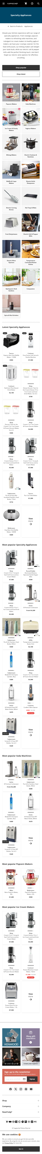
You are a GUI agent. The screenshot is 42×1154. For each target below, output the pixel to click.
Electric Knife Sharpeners (30, 182)
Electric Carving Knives (11, 209)
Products (16, 26)
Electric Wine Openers (11, 261)
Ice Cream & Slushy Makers (11, 129)
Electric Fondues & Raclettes (31, 156)
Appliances (28, 26)
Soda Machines (31, 104)
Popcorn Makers (11, 104)
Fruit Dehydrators (11, 234)
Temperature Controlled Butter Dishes (31, 262)
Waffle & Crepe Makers (11, 182)
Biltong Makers (11, 155)
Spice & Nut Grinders (11, 315)
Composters (31, 289)
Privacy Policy (9, 1143)
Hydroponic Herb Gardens (11, 290)
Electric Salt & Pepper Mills (31, 235)
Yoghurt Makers (30, 128)
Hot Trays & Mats (30, 208)
